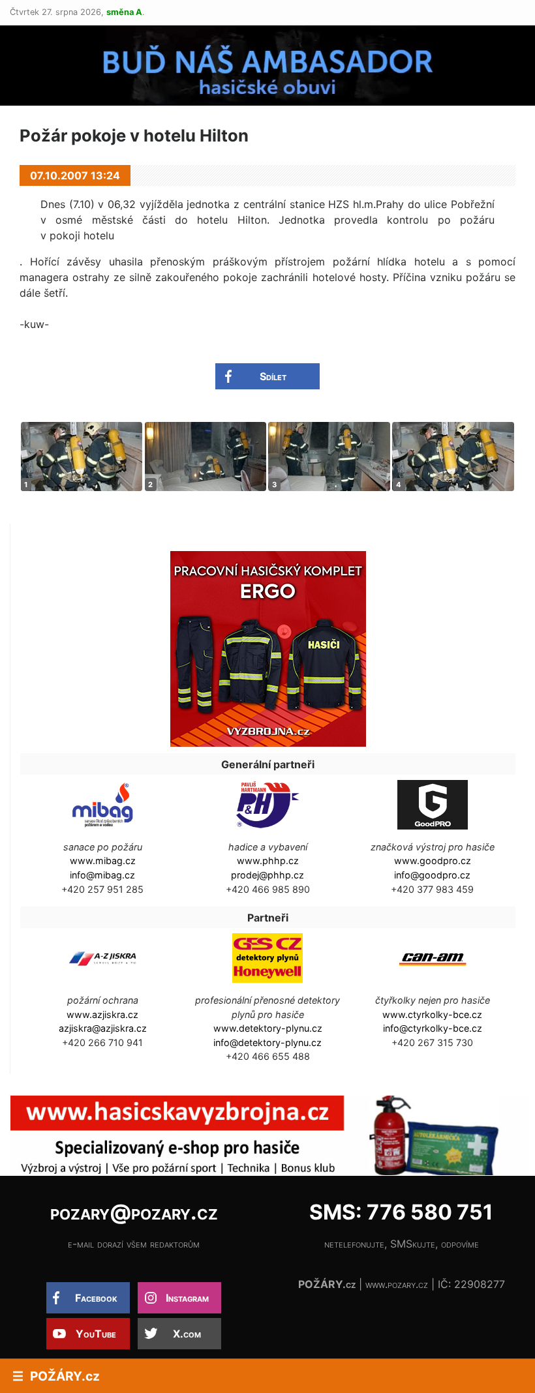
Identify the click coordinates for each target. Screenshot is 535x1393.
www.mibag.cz (103, 860)
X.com (187, 1333)
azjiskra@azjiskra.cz (103, 1028)
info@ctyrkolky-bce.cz (432, 1028)
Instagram (187, 1297)
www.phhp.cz (268, 860)
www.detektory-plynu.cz (267, 1028)
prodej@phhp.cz (267, 874)
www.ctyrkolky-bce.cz (432, 1014)
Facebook (96, 1297)
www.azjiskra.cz (102, 1014)
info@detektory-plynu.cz (267, 1042)
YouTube (96, 1333)
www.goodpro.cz (432, 860)
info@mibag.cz (102, 874)
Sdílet (273, 376)
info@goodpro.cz (432, 874)
